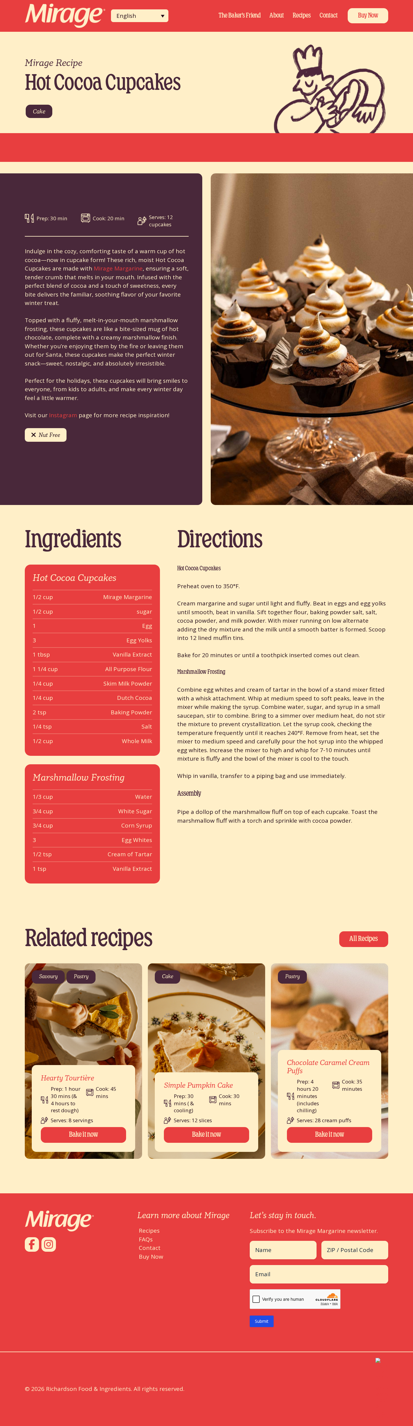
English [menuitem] (126, 16)
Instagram (63, 415)
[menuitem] (139, 15)
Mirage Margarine (118, 268)
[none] (139, 15)
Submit (261, 1321)
